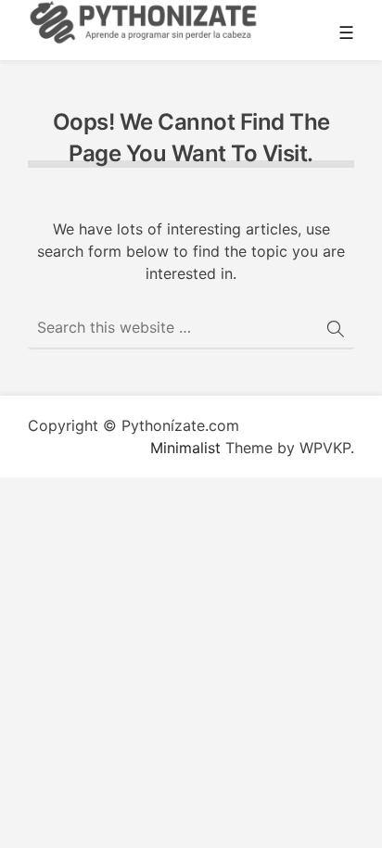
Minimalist (185, 447)
